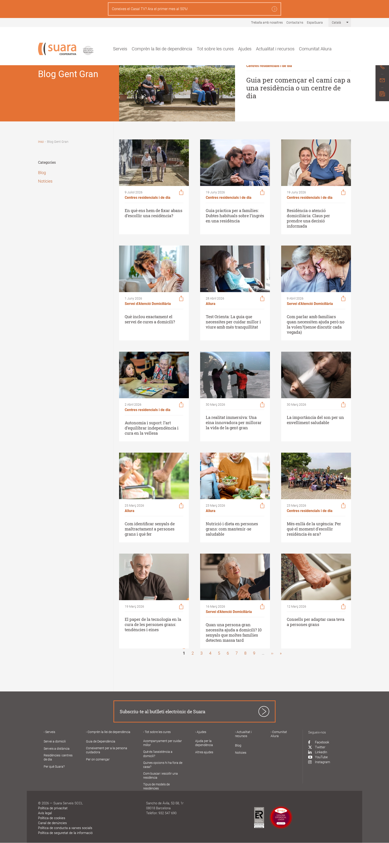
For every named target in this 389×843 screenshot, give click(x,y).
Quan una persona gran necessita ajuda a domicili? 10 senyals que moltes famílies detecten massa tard (234, 632)
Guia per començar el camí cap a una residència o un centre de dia (298, 88)
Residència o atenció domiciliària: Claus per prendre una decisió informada (308, 218)
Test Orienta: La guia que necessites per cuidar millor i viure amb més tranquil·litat (233, 322)
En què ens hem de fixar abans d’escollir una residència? (153, 213)
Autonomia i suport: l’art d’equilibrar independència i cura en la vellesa (152, 428)
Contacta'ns (294, 22)
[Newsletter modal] (382, 94)
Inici (41, 141)
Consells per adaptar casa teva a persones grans (315, 622)
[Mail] (382, 81)
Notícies (45, 181)
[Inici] (57, 49)
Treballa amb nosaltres (267, 22)
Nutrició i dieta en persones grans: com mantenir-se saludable (232, 529)
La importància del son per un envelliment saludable (315, 420)
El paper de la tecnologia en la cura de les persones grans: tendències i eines (153, 624)
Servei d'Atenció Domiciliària (148, 304)
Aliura (210, 304)
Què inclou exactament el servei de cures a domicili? (150, 319)
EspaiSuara (315, 22)
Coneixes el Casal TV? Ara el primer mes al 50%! (150, 9)
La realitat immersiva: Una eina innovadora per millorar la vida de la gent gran (234, 422)
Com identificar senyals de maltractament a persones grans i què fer (150, 529)
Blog (42, 172)
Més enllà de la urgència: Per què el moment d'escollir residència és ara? (314, 529)
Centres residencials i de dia (269, 66)
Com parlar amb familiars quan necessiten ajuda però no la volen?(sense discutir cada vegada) (315, 324)
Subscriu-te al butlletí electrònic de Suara (162, 711)
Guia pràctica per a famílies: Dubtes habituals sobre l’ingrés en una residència (235, 216)
